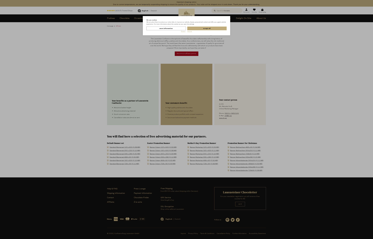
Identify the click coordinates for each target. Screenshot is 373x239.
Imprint (189, 31)
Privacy (183, 31)
